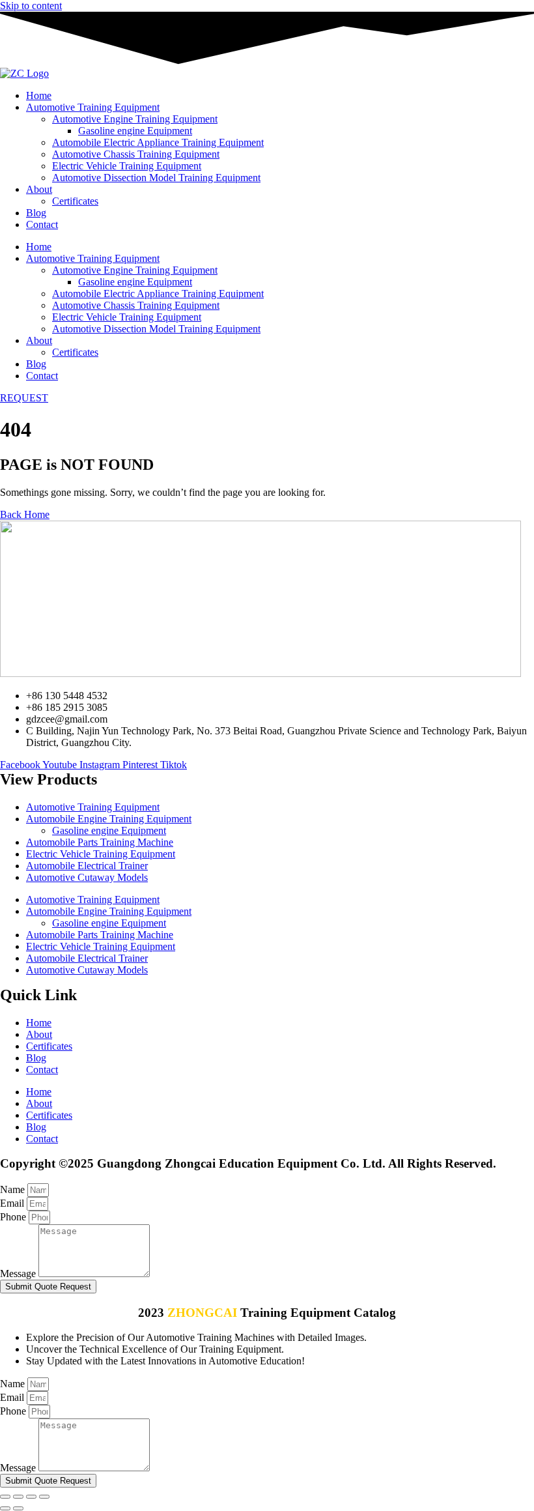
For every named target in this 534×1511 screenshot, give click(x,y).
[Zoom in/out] (5, 1497)
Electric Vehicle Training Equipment (126, 165)
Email (13, 1203)
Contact (42, 224)
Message (19, 1273)
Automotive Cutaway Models (87, 877)
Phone (14, 1216)
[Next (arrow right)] (18, 1508)
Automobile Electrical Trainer (87, 865)
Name (13, 1189)
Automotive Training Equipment (93, 107)
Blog (36, 212)
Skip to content (31, 5)
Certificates (75, 201)
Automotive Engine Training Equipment (135, 118)
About (39, 189)
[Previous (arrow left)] (5, 1508)
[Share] (31, 1497)
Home (38, 95)
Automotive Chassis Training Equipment (135, 154)
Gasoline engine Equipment (135, 130)
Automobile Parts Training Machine (99, 842)
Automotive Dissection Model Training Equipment (156, 177)
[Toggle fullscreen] (18, 1497)
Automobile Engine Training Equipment (108, 818)
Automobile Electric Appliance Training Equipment (158, 142)
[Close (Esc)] (44, 1497)
